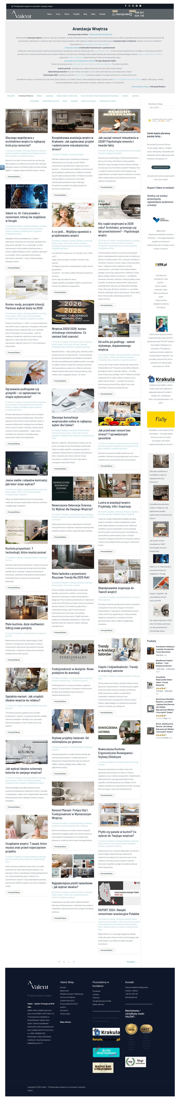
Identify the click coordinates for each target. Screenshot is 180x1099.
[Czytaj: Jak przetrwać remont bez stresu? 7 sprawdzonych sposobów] (119, 412)
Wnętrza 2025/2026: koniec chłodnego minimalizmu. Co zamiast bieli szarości (69, 332)
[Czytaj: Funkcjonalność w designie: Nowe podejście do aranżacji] (73, 651)
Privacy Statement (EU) (69, 1004)
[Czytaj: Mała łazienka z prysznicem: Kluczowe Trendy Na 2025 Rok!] (73, 555)
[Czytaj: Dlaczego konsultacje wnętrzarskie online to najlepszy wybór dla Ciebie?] (73, 399)
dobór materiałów (76, 57)
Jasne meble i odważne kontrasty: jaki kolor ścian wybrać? (27, 482)
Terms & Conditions (67, 997)
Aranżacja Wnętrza (25, 96)
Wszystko (11, 96)
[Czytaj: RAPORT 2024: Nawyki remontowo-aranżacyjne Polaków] (119, 892)
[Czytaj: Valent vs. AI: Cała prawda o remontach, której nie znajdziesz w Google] (26, 195)
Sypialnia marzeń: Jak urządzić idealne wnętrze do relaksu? (24, 698)
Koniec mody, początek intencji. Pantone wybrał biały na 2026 (25, 306)
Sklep (93, 14)
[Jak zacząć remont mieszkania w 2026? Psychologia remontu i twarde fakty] (161, 529)
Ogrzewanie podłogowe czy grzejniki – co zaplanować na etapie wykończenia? (23, 393)
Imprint (63, 1007)
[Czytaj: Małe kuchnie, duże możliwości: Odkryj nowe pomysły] (26, 606)
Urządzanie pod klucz (107, 101)
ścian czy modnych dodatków (99, 64)
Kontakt (102, 14)
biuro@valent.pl (131, 997)
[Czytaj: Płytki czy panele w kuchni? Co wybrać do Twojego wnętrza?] (119, 814)
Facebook (96, 991)
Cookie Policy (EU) (67, 1001)
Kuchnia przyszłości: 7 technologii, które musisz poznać (26, 550)
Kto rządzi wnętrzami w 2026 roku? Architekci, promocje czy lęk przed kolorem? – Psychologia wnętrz (118, 229)
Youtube (96, 994)
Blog (85, 14)
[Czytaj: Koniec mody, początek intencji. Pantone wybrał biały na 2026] (26, 286)
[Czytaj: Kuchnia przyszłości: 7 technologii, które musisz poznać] (26, 530)
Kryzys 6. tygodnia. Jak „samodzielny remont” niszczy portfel (158, 597)
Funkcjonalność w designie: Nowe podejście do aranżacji (73, 671)
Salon (65, 101)
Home (49, 14)
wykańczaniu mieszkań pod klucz (96, 44)
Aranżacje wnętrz (72, 48)
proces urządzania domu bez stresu (127, 79)
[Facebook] (126, 5)
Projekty (76, 14)
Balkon (39, 96)
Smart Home (80, 75)
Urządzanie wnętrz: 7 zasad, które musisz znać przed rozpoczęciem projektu (26, 847)
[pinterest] (137, 5)
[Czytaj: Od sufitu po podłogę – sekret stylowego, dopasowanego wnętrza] (119, 324)
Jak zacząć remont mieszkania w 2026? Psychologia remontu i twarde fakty (118, 141)
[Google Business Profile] (140, 5)
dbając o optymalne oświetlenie (150, 54)
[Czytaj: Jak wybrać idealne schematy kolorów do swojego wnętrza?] (26, 750)
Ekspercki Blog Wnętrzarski (101, 34)
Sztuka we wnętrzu (88, 101)
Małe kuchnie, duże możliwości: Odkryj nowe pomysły (25, 626)
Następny (132, 962)
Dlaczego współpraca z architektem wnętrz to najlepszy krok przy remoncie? (25, 141)
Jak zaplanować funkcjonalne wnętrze (79, 61)
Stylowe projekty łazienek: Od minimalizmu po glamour (70, 740)
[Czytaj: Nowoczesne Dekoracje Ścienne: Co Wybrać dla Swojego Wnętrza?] (73, 487)
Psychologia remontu (50, 101)
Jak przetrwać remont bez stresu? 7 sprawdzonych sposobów (114, 434)
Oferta (66, 14)
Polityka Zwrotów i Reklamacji (71, 994)
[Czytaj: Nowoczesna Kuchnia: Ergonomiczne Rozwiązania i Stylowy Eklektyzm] (119, 731)
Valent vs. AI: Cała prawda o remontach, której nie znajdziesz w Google (26, 217)
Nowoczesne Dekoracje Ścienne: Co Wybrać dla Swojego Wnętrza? (72, 507)
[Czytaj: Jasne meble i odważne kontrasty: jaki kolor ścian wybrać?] (26, 462)
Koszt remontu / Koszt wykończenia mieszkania (100, 96)
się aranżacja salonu (102, 51)
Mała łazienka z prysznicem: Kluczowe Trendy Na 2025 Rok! (71, 575)
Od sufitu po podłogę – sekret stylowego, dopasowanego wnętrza (116, 345)
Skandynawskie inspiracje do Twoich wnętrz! (116, 590)
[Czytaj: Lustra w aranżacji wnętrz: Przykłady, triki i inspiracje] (119, 484)
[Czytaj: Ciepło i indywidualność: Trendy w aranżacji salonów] (119, 649)
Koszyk (63, 987)
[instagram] (129, 5)
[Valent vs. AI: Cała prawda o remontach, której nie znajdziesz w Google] (161, 558)
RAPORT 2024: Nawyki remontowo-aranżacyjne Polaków (118, 912)
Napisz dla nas (98, 1004)
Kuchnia (125, 96)
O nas (58, 14)
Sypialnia (74, 101)
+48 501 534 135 (131, 994)
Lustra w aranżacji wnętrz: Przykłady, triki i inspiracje (114, 504)
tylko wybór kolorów (80, 64)
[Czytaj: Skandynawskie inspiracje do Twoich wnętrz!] (119, 570)
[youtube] (133, 5)
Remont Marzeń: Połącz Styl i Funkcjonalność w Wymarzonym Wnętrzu (71, 814)
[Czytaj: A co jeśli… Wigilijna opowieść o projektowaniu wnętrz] (73, 213)
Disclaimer (64, 1010)
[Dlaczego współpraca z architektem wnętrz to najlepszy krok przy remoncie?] (161, 461)
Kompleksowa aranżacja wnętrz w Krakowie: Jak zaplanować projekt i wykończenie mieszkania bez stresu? (73, 143)
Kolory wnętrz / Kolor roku (67, 96)
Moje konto (64, 991)
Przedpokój (34, 101)
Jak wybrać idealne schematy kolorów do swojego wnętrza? (24, 770)
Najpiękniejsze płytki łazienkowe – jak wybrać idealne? (72, 885)
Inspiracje (49, 96)
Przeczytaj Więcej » (14, 176)
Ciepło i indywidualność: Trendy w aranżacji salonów (118, 669)
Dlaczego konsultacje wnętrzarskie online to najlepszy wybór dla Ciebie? (72, 421)
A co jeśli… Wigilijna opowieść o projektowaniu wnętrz (71, 233)
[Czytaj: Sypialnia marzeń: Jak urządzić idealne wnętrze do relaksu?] (26, 678)
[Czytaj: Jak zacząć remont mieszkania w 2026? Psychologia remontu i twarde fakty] (119, 119)
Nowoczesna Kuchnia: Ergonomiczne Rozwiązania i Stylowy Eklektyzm (115, 753)
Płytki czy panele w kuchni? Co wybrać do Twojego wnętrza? (117, 833)
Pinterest (96, 998)
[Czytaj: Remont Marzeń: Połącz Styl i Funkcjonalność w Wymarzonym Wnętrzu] (73, 792)
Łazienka (135, 96)
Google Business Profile (102, 1001)
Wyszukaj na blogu (155, 104)
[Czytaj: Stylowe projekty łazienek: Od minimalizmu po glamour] (73, 720)
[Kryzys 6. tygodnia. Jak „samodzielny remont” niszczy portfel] (161, 583)
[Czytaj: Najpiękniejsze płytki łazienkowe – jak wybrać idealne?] (73, 865)
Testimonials (65, 1014)
